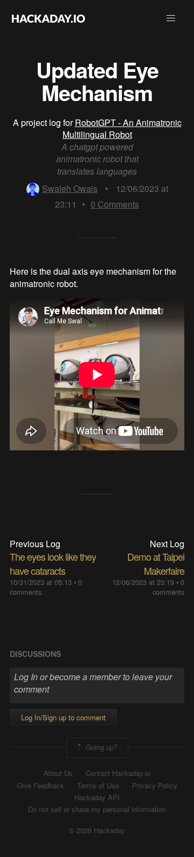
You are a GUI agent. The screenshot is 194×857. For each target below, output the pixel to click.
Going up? (100, 747)
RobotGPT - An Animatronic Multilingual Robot (122, 128)
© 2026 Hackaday (97, 830)
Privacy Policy (154, 785)
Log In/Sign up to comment (63, 717)
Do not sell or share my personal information (97, 809)
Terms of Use (98, 785)
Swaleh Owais (70, 188)
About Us (58, 773)
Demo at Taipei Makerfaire (155, 563)
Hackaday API (97, 797)
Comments (115, 204)
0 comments (168, 587)
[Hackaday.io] (48, 18)
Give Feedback (40, 785)
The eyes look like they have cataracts (53, 563)
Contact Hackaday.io (118, 773)
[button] (171, 18)
